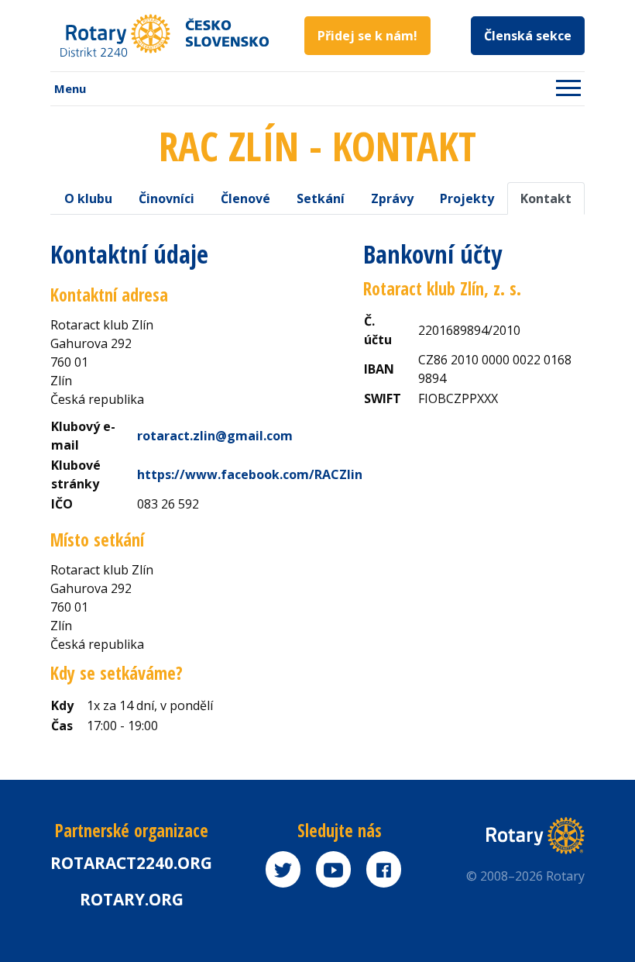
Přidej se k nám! (367, 35)
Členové (245, 198)
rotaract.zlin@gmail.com (215, 435)
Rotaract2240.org (131, 863)
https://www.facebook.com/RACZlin (249, 474)
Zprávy (392, 198)
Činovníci (166, 198)
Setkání (321, 198)
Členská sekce (528, 35)
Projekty (467, 198)
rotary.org (132, 899)
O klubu (88, 198)
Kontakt (546, 198)
